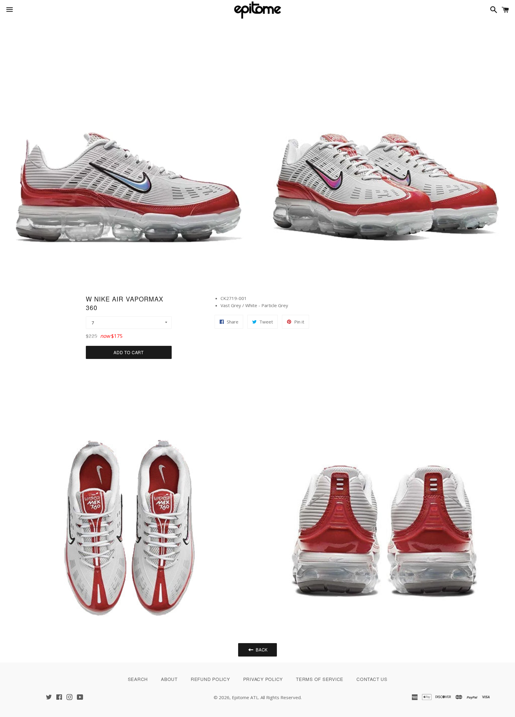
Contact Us (371, 679)
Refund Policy (210, 679)
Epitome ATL (245, 697)
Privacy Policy (263, 679)
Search (138, 679)
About (169, 679)
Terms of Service (319, 679)
